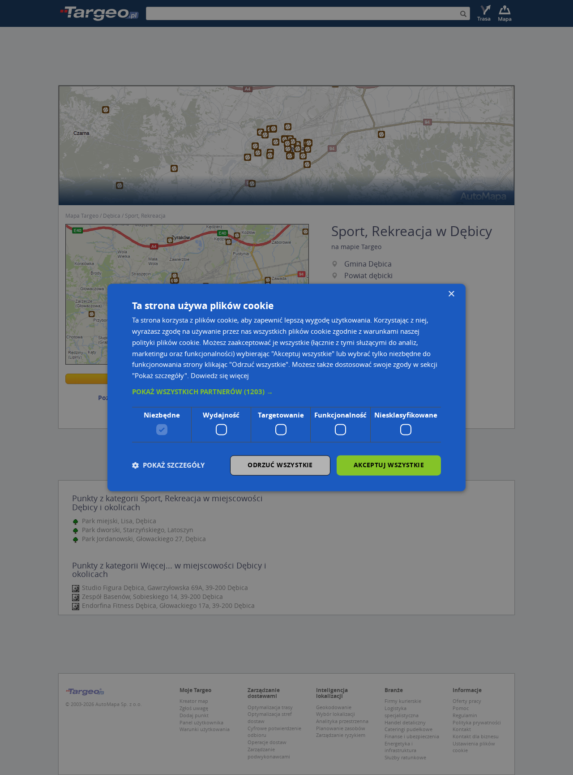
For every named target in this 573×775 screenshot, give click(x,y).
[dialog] (286, 387)
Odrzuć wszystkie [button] (280, 465)
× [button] (451, 294)
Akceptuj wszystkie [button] (389, 465)
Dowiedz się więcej (220, 375)
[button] (286, 392)
